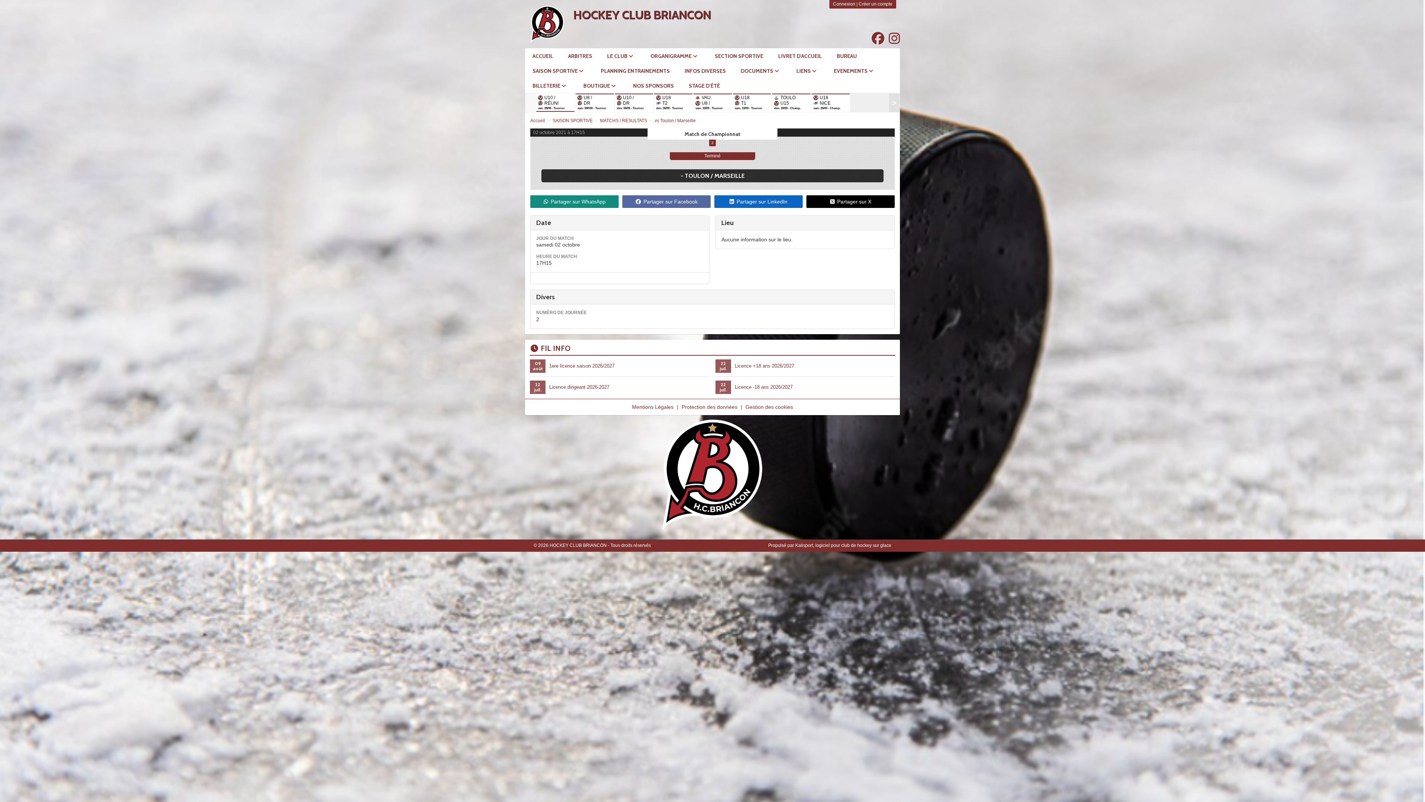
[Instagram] (894, 39)
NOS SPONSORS (653, 85)
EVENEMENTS (851, 71)
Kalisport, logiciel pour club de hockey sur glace (843, 545)
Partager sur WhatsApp (578, 202)
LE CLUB (618, 56)
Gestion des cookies (769, 407)
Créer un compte (875, 4)
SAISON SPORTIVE (556, 71)
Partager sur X (854, 202)
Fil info (555, 348)
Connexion (844, 4)
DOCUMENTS (757, 71)
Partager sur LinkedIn (762, 202)
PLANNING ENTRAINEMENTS (635, 71)
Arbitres (580, 56)
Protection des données (709, 407)
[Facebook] (878, 39)
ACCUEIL (543, 56)
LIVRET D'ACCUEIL (800, 56)
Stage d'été (704, 85)
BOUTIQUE (597, 85)
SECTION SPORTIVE (739, 56)
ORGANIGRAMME (672, 56)
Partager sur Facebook (670, 202)
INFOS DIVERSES (705, 71)
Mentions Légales (653, 407)
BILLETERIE (547, 85)
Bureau (847, 56)
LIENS (804, 71)
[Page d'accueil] (547, 24)
